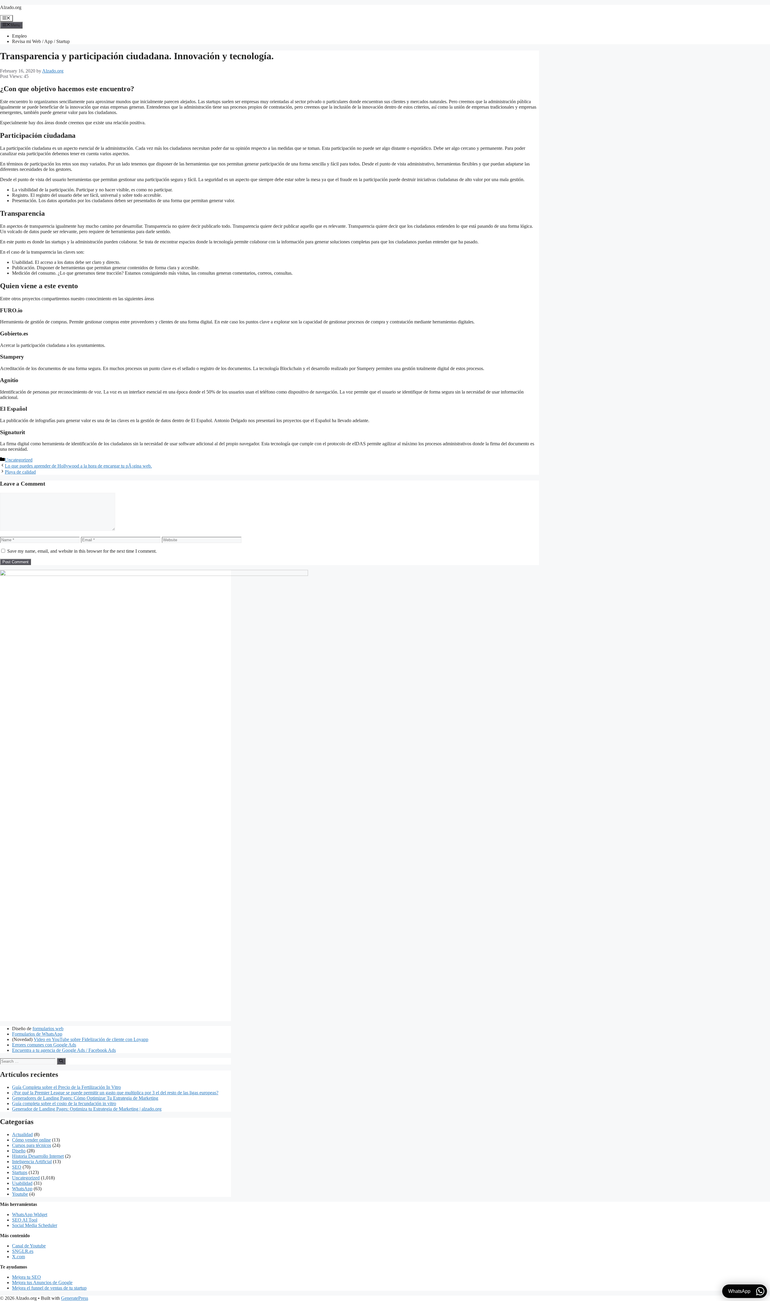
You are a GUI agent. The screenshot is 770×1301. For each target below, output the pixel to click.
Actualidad (22, 1134)
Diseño (19, 1150)
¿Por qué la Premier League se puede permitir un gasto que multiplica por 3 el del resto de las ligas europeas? (115, 1092)
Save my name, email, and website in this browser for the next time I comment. (82, 551)
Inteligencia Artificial (32, 1161)
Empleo (19, 36)
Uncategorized (18, 459)
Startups (19, 1172)
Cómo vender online (31, 1139)
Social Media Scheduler (34, 1225)
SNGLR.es (22, 1251)
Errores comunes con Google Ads (44, 1044)
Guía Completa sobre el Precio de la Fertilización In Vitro (66, 1087)
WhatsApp (22, 1188)
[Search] (61, 1061)
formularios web (47, 1028)
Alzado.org (10, 7)
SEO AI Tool (24, 1219)
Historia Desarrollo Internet (38, 1156)
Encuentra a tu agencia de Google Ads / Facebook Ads (64, 1050)
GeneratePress (74, 1298)
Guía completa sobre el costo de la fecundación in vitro (64, 1103)
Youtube (20, 1194)
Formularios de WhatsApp (37, 1034)
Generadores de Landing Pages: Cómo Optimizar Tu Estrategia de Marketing (85, 1098)
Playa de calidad (20, 471)
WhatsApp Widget (29, 1214)
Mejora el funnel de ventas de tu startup (49, 1287)
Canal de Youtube (29, 1245)
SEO (16, 1167)
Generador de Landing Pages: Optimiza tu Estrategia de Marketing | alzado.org (87, 1108)
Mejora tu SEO (26, 1277)
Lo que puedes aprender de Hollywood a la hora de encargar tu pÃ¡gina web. (78, 465)
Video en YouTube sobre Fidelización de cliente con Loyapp (91, 1039)
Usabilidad (22, 1183)
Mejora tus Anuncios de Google (42, 1282)
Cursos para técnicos (31, 1145)
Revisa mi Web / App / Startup (41, 41)
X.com (18, 1256)
